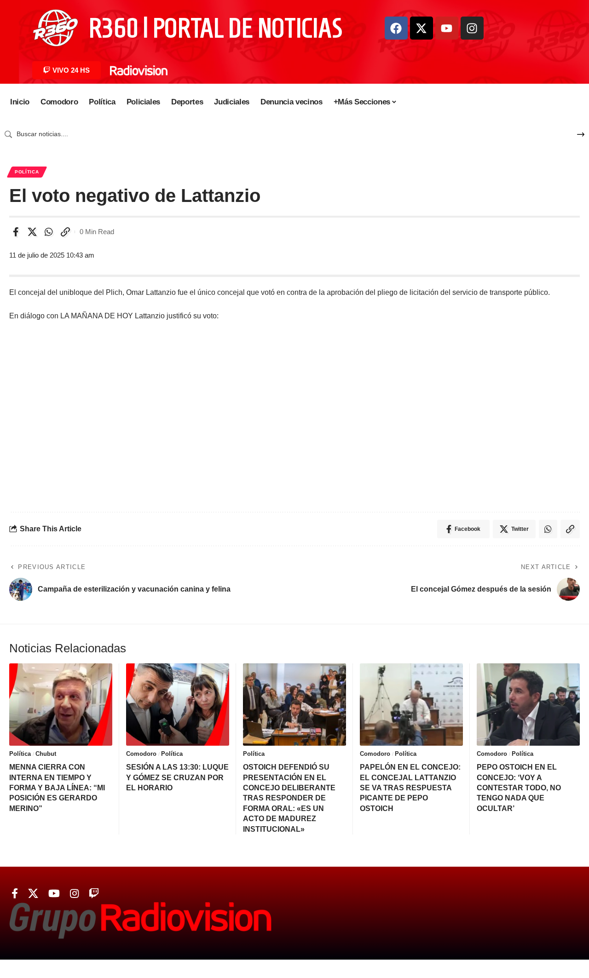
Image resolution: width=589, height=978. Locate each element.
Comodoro (141, 753)
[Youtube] (446, 28)
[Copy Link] (65, 231)
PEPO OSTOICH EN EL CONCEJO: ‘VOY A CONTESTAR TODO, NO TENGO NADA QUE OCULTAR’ (519, 787)
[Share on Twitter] (32, 231)
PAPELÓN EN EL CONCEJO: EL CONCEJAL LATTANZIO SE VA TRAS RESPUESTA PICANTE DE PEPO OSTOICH (410, 787)
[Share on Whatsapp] (48, 231)
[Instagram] (472, 28)
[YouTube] (54, 893)
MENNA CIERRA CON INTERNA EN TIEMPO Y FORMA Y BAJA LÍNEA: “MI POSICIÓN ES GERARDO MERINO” (57, 787)
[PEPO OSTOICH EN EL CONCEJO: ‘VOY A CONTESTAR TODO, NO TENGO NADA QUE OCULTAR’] (528, 704)
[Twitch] (94, 893)
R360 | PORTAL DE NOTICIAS (215, 28)
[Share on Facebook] (15, 231)
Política (27, 171)
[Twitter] (33, 893)
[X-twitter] (421, 28)
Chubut (45, 753)
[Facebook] (396, 28)
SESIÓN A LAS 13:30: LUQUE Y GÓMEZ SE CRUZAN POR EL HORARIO (177, 777)
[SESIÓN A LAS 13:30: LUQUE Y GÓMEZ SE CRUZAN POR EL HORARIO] (177, 704)
